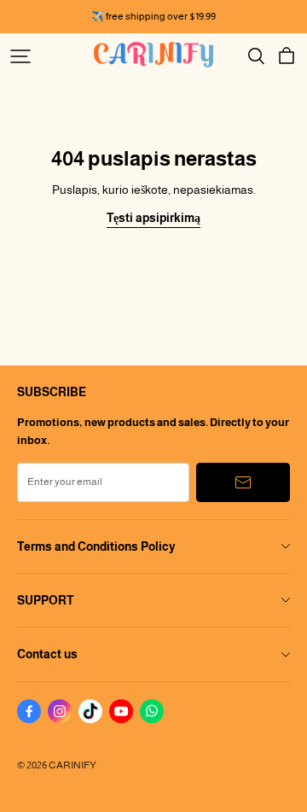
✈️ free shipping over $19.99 (153, 16)
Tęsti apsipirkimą (153, 218)
